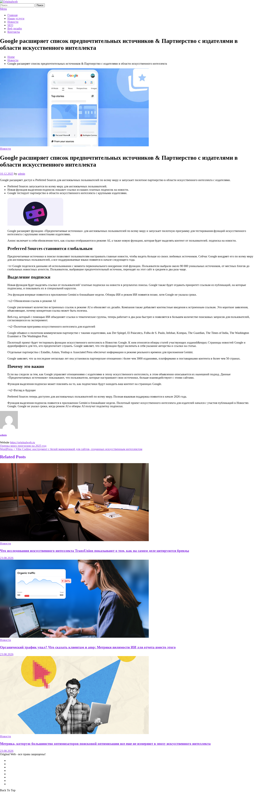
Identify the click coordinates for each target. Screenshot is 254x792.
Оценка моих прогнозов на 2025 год (23, 445)
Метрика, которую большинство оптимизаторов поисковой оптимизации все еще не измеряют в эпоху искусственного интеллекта (105, 744)
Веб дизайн (14, 28)
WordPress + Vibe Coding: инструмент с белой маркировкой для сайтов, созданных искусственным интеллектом (71, 449)
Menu (3, 8)
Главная (12, 15)
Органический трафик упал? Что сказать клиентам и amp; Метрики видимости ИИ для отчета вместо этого (88, 647)
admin (21, 173)
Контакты (13, 31)
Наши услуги (15, 18)
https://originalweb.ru (22, 442)
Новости (12, 21)
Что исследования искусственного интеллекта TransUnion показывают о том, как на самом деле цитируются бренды (94, 551)
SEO (10, 25)
